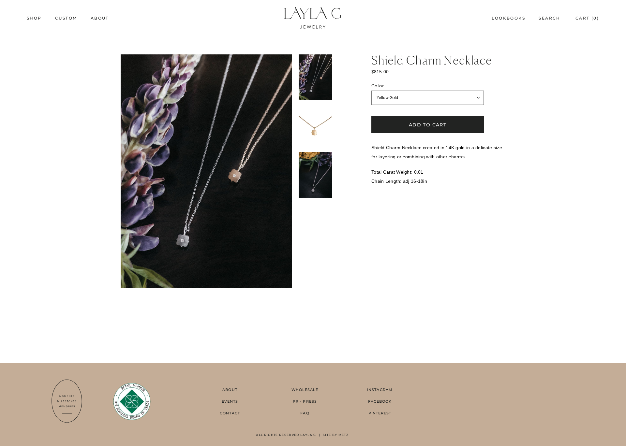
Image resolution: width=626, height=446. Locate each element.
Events (230, 401)
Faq (304, 413)
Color (377, 86)
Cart (587, 18)
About (229, 389)
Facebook (380, 401)
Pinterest (380, 413)
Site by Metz (336, 434)
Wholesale (305, 389)
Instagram (380, 389)
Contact (230, 413)
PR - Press (305, 401)
